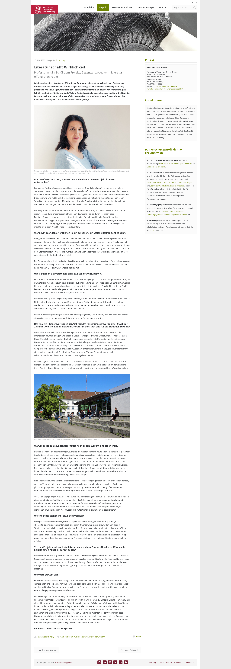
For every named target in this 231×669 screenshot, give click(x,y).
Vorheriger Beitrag (47, 650)
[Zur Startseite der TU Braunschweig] (44, 9)
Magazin (103, 7)
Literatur (84, 636)
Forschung (60, 60)
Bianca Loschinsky (46, 636)
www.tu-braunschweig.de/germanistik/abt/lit (165, 89)
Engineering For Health (156, 167)
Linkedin (105, 662)
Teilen (138, 636)
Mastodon (110, 662)
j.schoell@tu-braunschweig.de (165, 86)
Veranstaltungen (146, 7)
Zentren (153, 230)
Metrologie (178, 163)
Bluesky (115, 662)
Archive (161, 662)
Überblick (89, 7)
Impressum (190, 662)
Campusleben (66, 636)
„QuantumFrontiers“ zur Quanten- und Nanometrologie (169, 182)
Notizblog (152, 662)
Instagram (99, 662)
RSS (126, 662)
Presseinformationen (122, 7)
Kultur (77, 636)
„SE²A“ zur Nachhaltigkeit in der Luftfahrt (167, 186)
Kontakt (169, 662)
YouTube (120, 662)
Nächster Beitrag (128, 650)
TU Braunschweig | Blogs (63, 662)
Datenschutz (178, 662)
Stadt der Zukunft (97, 636)
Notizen (163, 7)
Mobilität (187, 163)
